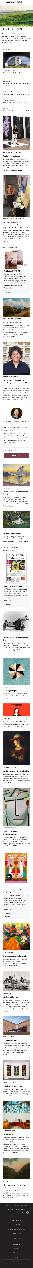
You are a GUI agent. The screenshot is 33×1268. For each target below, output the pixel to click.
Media (16, 1257)
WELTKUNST (16, 1224)
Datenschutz (10, 1209)
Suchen (30, 2)
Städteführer (16, 1253)
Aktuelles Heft (10, 247)
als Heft (7, 917)
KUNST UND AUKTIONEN (16, 1229)
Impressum (23, 1205)
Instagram (27, 1212)
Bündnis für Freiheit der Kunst (13, 73)
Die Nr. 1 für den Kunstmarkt (11, 549)
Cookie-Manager (21, 1209)
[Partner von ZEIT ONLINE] (19, 2)
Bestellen (16, 455)
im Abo (7, 605)
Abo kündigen (16, 1262)
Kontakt (16, 1205)
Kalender (16, 1248)
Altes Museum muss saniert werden (14, 102)
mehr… (12, 43)
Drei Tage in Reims (12, 29)
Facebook (23, 1212)
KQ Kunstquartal (16, 1233)
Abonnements (17, 1238)
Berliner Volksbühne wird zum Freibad (16, 111)
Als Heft (8, 292)
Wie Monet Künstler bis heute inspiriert (16, 94)
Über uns (8, 1205)
